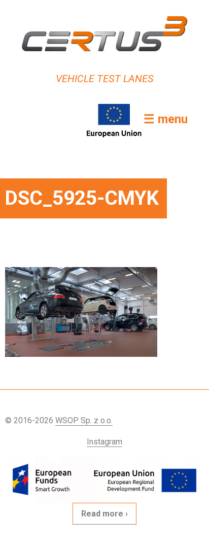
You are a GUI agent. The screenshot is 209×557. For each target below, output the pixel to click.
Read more (102, 513)
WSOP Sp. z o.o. (84, 420)
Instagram (104, 442)
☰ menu (166, 119)
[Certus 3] (104, 33)
